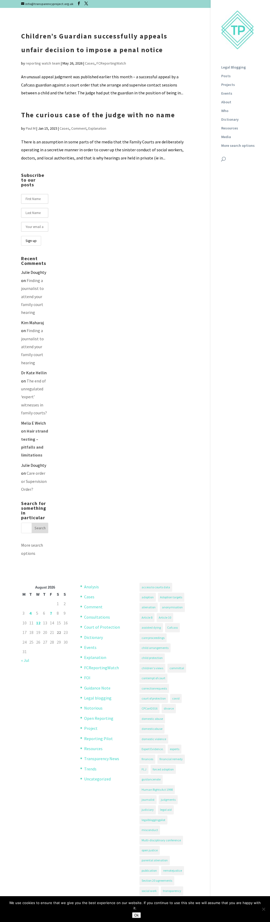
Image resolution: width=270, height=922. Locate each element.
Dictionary (230, 120)
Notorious (93, 708)
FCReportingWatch (111, 63)
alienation (149, 607)
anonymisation (172, 607)
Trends (90, 768)
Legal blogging (98, 698)
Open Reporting (98, 718)
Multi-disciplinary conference (161, 840)
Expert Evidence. (152, 749)
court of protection (154, 698)
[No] (263, 909)
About (226, 102)
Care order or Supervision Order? (34, 481)
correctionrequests (154, 688)
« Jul (25, 660)
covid (176, 698)
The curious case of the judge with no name (98, 114)
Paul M (31, 128)
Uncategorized (97, 779)
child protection (152, 658)
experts (174, 749)
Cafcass (172, 627)
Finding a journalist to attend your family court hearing (32, 296)
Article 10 (165, 617)
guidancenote (151, 779)
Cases (90, 63)
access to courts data (156, 587)
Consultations (97, 617)
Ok (136, 915)
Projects (228, 85)
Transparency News (101, 758)
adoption (148, 597)
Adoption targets (171, 597)
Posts (226, 76)
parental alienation (155, 860)
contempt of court (153, 678)
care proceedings (153, 638)
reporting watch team (43, 63)
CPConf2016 (149, 708)
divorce (169, 708)
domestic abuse (152, 719)
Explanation (97, 128)
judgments (168, 800)
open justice (150, 850)
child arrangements (155, 648)
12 (38, 622)
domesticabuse (152, 729)
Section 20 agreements (157, 880)
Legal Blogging (233, 67)
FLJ (144, 769)
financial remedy (171, 759)
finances (147, 759)
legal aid (166, 810)
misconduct (150, 830)
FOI (87, 677)
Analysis (91, 586)
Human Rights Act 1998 (157, 790)
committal (177, 668)
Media (226, 137)
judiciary (148, 810)
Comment (78, 128)
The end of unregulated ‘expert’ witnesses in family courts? (34, 397)
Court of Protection (102, 627)
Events (226, 93)
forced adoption (163, 769)
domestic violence (154, 739)
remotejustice (172, 870)
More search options (238, 146)
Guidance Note (97, 688)
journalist (148, 800)
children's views (152, 668)
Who (224, 111)
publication (149, 870)
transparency (172, 891)
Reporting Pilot (98, 738)
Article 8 (147, 617)
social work (149, 891)
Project (91, 728)
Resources (229, 128)
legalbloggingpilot (153, 820)
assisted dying (151, 627)
